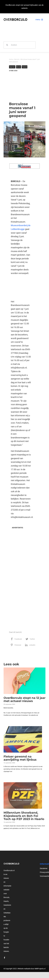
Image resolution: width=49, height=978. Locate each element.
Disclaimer (43, 868)
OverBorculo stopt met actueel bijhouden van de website (24, 6)
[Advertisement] (20, 86)
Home (11, 59)
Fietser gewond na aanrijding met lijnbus (20, 758)
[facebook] (4, 958)
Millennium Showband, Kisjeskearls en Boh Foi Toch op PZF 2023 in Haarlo (24, 816)
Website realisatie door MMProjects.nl (31, 969)
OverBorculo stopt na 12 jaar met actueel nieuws (24, 699)
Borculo (16, 59)
